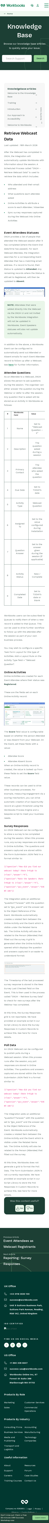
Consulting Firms (13, 1427)
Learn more (40, 1518)
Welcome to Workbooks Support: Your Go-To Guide (21, 127)
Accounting (30, 1427)
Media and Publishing (9, 1439)
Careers (8, 1475)
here (11, 364)
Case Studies (31, 1475)
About (7, 1465)
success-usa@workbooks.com (26, 1369)
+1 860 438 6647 (19, 1363)
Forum (28, 1470)
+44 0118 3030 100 (20, 1294)
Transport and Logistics (11, 1448)
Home (10, 14)
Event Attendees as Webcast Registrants (19, 1244)
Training (11, 103)
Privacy (38, 1509)
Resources (29, 1465)
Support (8, 1470)
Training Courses (13, 1480)
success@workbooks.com (24, 1300)
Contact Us (30, 1480)
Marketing (9, 1402)
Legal (29, 1509)
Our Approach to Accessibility (16, 117)
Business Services (13, 1432)
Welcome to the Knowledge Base (21, 95)
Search (40, 58)
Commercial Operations (30, 1409)
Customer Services (34, 1402)
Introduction (13, 109)
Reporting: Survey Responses (17, 1261)
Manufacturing (32, 1432)
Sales (7, 1407)
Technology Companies (30, 1439)
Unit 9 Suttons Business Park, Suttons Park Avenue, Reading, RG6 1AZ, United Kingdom (26, 1309)
